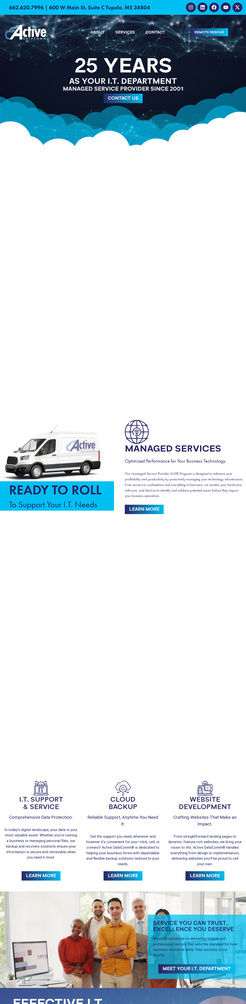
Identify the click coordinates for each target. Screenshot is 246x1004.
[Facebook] (214, 7)
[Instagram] (191, 7)
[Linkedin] (202, 7)
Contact (155, 32)
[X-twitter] (237, 7)
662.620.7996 (26, 7)
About (98, 32)
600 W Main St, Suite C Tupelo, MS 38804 (99, 7)
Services (125, 32)
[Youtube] (226, 7)
